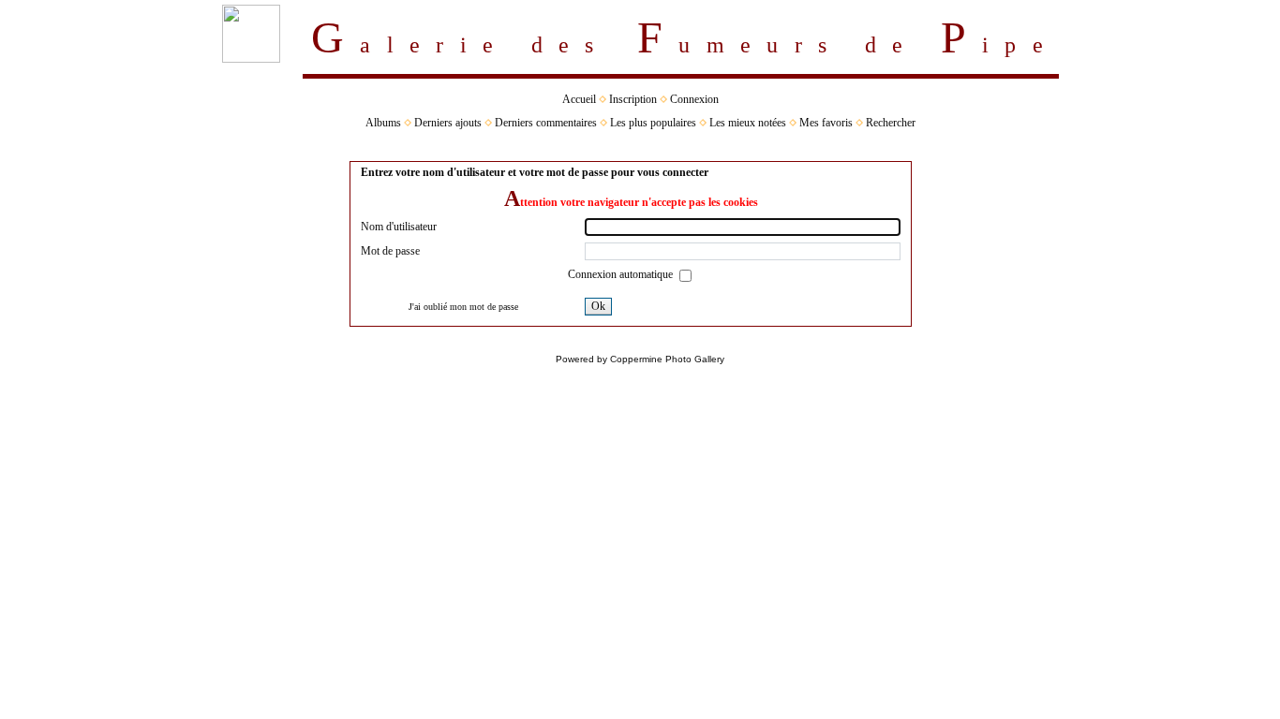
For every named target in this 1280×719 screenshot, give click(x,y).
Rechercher (890, 122)
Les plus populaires (653, 122)
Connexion (694, 99)
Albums (383, 122)
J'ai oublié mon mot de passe (463, 306)
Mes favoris (826, 122)
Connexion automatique (622, 274)
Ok (598, 306)
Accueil (579, 99)
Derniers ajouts (448, 122)
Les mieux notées (747, 122)
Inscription (633, 99)
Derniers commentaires (546, 122)
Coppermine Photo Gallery (667, 359)
